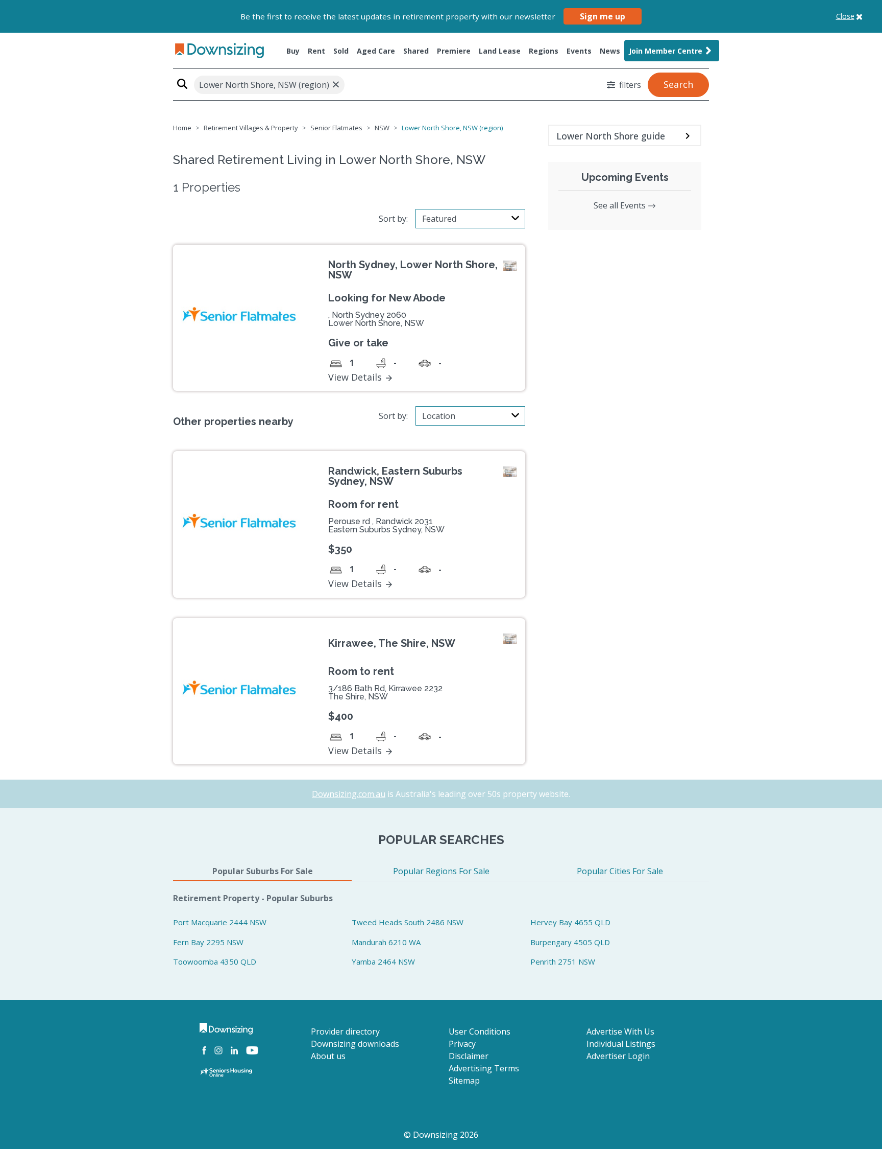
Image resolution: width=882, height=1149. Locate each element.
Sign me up (602, 16)
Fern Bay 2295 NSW (208, 942)
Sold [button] (341, 51)
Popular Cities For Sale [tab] (620, 871)
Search (678, 84)
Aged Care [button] (376, 51)
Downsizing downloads (355, 1043)
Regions (543, 51)
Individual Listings (620, 1043)
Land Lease (500, 51)
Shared (416, 51)
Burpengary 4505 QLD (570, 942)
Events (579, 51)
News (610, 51)
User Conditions (479, 1031)
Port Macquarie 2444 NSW (219, 922)
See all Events (621, 205)
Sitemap (464, 1080)
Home (182, 127)
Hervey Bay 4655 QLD (570, 922)
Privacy (462, 1043)
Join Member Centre (665, 51)
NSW (382, 127)
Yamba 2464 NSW (383, 961)
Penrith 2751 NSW (562, 961)
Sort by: (393, 218)
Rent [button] (316, 51)
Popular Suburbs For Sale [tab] (262, 871)
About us (328, 1056)
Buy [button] (293, 51)
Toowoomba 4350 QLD (214, 961)
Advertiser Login (618, 1056)
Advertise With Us (620, 1031)
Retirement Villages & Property (251, 127)
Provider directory (345, 1031)
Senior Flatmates (336, 127)
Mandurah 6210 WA (386, 942)
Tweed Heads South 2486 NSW (407, 922)
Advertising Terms (484, 1068)
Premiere (454, 51)
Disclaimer (468, 1056)
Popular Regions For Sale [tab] (441, 871)
